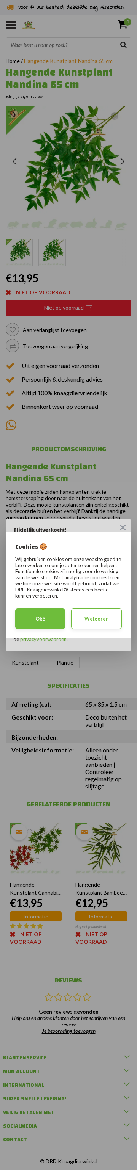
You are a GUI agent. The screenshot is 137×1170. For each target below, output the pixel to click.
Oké (40, 619)
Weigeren (96, 619)
